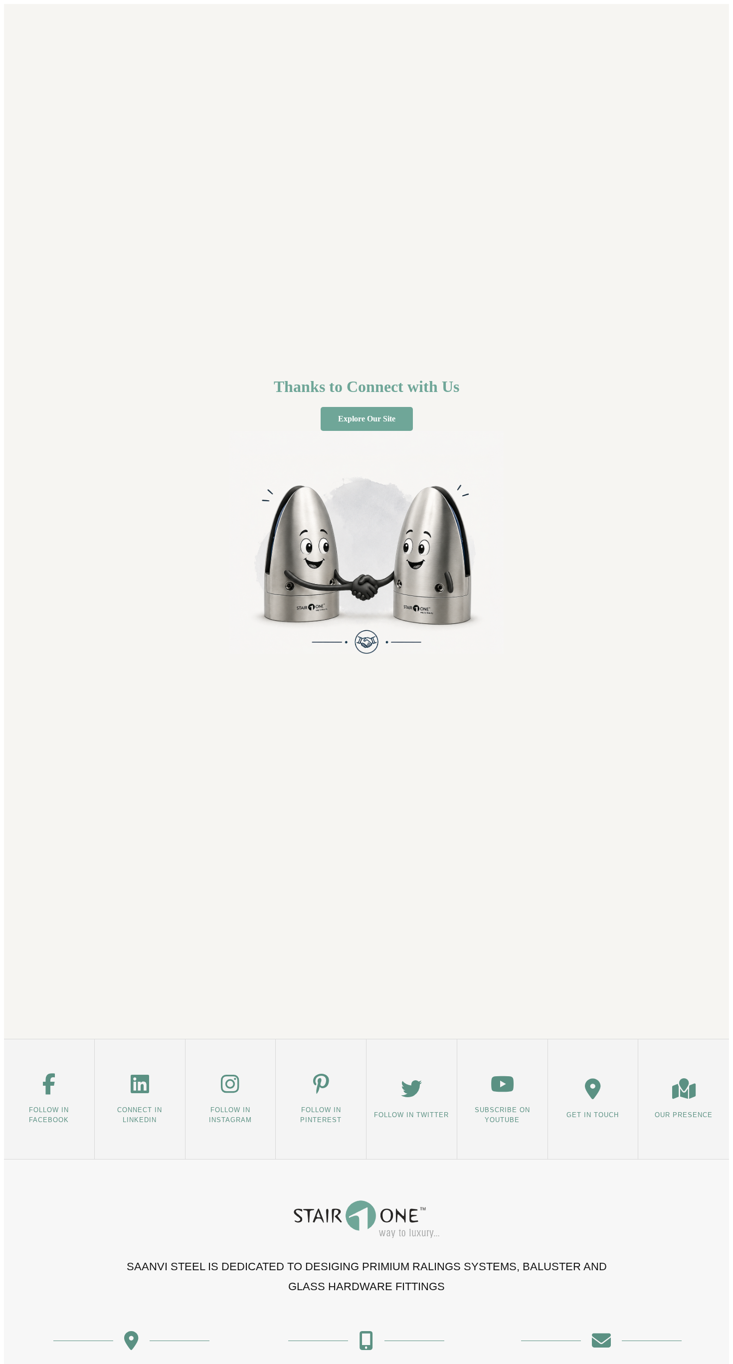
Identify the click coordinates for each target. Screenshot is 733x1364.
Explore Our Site (366, 418)
